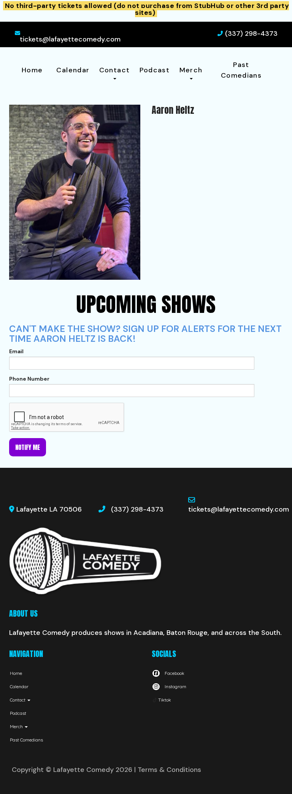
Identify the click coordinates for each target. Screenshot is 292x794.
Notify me (27, 447)
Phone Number (29, 378)
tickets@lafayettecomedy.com (70, 39)
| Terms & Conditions (167, 769)
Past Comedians (241, 70)
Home (32, 70)
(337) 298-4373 (251, 33)
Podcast (155, 70)
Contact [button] (114, 70)
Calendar (72, 70)
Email (16, 351)
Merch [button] (191, 70)
